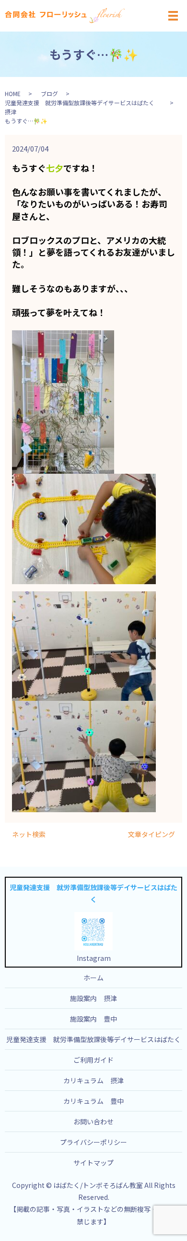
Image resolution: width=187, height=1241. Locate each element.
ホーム (93, 977)
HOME (13, 93)
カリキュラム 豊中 (93, 1101)
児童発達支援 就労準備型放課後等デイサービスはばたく (93, 1039)
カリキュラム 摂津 (93, 1080)
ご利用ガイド (93, 1060)
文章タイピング (151, 834)
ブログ (49, 93)
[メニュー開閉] (173, 16)
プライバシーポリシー (93, 1142)
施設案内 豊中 (93, 1018)
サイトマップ (93, 1162)
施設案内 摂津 (93, 998)
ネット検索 (29, 834)
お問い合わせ (93, 1121)
